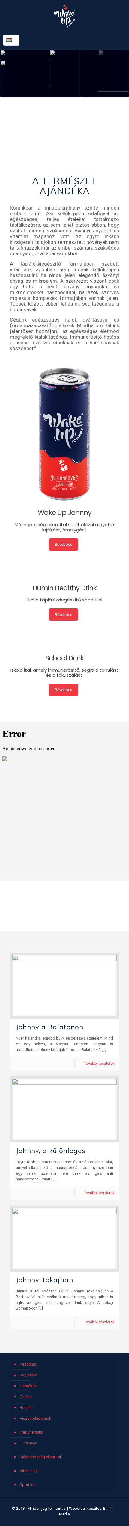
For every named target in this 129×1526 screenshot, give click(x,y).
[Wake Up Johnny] (64, 16)
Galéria (26, 1396)
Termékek (28, 1386)
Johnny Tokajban (44, 1280)
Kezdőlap (28, 1364)
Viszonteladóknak (35, 1418)
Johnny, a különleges (51, 1150)
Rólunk (26, 1407)
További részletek (99, 1063)
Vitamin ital (29, 1471)
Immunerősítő (31, 1432)
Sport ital (27, 1484)
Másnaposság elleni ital (40, 1457)
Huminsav (28, 1443)
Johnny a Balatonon (49, 1027)
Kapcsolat (29, 1375)
